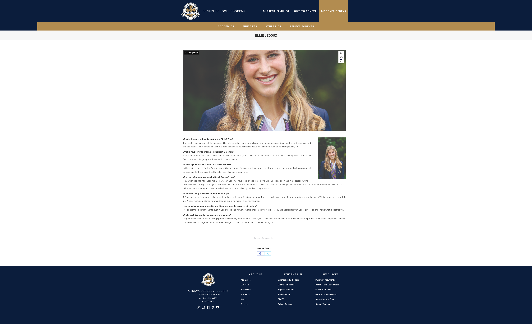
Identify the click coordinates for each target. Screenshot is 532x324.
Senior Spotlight (192, 53)
